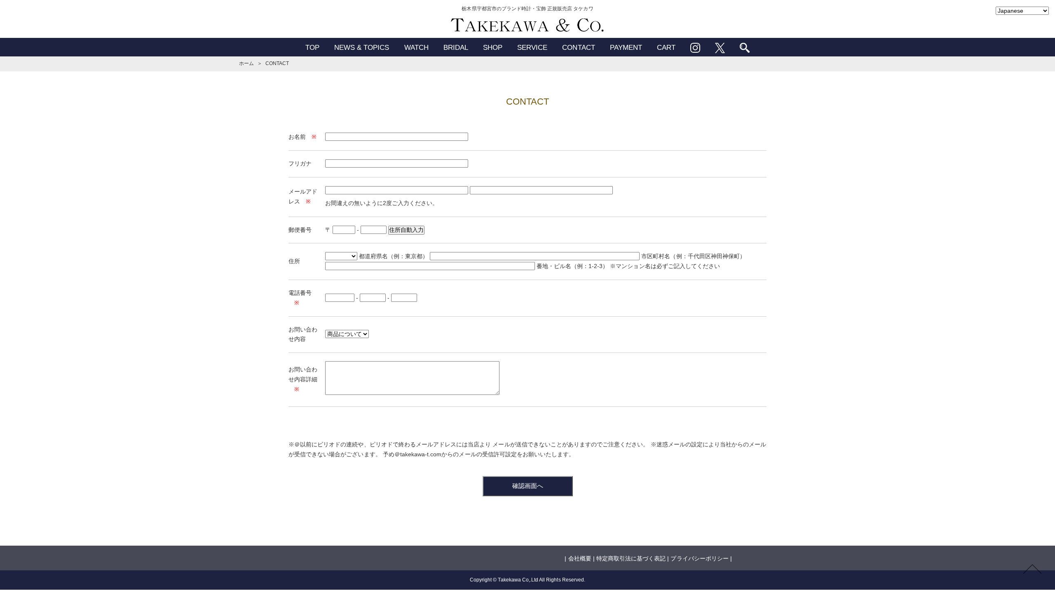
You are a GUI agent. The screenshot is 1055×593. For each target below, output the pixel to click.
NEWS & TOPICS (361, 47)
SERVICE (532, 47)
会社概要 (579, 558)
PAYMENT (626, 47)
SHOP (492, 47)
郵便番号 (300, 229)
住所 (294, 261)
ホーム (246, 63)
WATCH (416, 47)
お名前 (297, 136)
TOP (312, 47)
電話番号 (300, 292)
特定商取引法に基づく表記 (631, 558)
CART (666, 47)
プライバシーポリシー (699, 558)
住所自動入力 (406, 229)
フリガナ (300, 163)
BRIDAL (455, 47)
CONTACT (578, 47)
